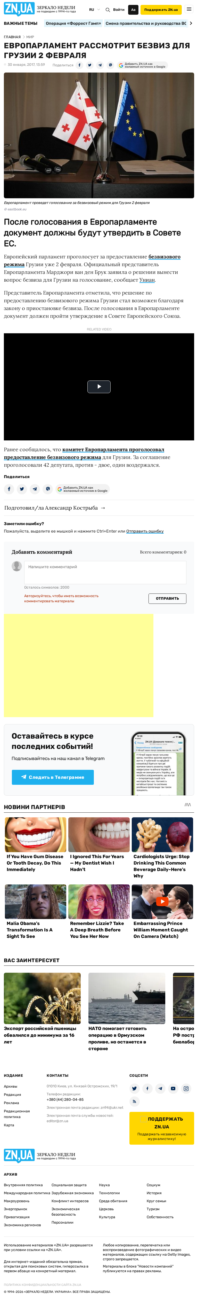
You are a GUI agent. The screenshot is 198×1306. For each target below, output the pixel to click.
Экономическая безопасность (66, 1212)
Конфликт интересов (70, 1201)
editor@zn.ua (57, 1121)
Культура (107, 1217)
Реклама (11, 1103)
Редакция (12, 1095)
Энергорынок (15, 1209)
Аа (133, 10)
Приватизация (17, 1217)
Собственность (160, 1217)
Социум (153, 1185)
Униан (147, 279)
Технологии (109, 1193)
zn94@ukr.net (112, 1107)
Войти (119, 9)
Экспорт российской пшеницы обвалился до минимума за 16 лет (40, 1035)
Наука (104, 1185)
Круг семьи (156, 1201)
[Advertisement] (78, 665)
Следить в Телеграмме (56, 777)
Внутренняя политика (23, 1185)
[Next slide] (190, 23)
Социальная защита (69, 1185)
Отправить (167, 598)
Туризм (153, 1209)
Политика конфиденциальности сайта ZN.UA (42, 1285)
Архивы (10, 1086)
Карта (9, 1125)
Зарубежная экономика (73, 1193)
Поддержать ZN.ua (161, 10)
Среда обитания (113, 1201)
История (154, 1193)
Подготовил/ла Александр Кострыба (51, 507)
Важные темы (21, 23)
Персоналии (62, 1222)
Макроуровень (16, 1201)
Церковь (106, 1209)
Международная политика (27, 1193)
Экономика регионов (22, 1225)
